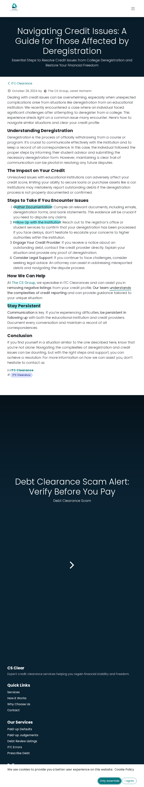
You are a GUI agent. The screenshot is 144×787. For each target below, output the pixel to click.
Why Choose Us (18, 704)
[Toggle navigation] (133, 8)
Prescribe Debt (19, 753)
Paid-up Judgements (22, 735)
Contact (13, 710)
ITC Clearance (21, 83)
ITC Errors (14, 747)
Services (13, 692)
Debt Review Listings (22, 741)
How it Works (16, 698)
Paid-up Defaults (19, 729)
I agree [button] (129, 781)
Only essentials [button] (109, 781)
